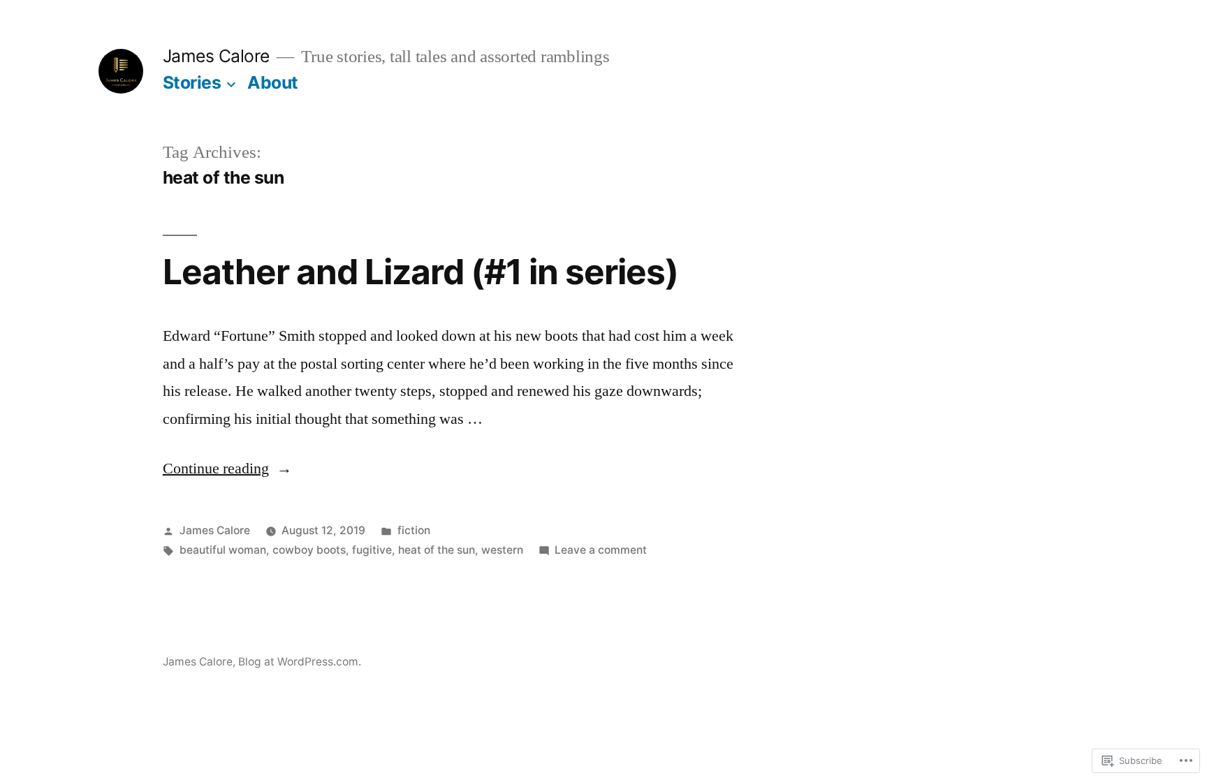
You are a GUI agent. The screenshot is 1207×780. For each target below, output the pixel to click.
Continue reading (216, 468)
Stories (192, 82)
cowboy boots (309, 550)
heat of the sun (436, 550)
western (502, 550)
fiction (413, 530)
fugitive (372, 550)
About (272, 82)
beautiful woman (223, 550)
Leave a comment (601, 550)
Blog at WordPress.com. (299, 661)
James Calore (216, 55)
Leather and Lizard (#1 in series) (420, 272)
